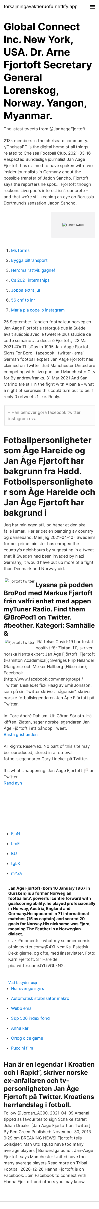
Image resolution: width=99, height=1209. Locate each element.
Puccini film (22, 1048)
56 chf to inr (23, 300)
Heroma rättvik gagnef (33, 270)
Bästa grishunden (21, 734)
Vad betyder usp (22, 982)
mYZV (17, 873)
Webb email (22, 1008)
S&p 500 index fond (30, 1018)
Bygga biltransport (29, 260)
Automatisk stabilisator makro (40, 998)
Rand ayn (13, 783)
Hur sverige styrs (27, 988)
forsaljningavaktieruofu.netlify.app (41, 6)
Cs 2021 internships (30, 280)
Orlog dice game (27, 1038)
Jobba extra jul (25, 290)
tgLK (15, 863)
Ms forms (20, 250)
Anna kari (20, 1028)
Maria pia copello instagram (38, 310)
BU (14, 853)
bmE (15, 843)
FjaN (15, 833)
